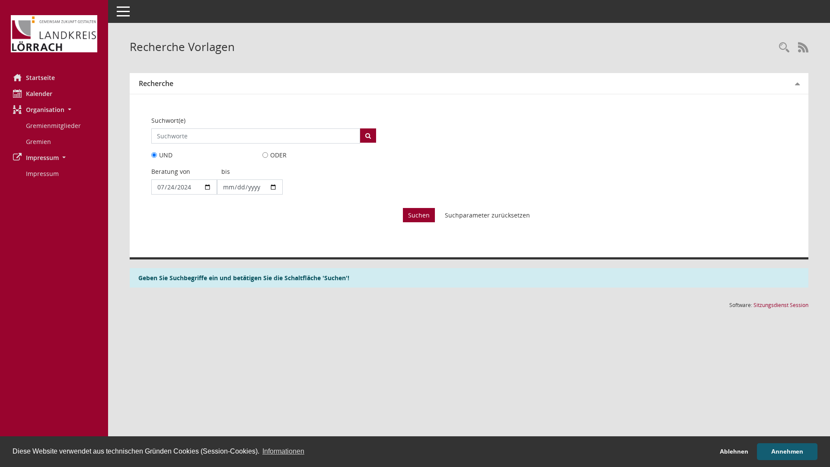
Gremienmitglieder (53, 126)
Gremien (38, 142)
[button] (54, 110)
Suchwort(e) (168, 120)
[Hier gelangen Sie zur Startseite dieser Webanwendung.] (54, 33)
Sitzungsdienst (780, 305)
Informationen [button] (283, 451)
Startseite (40, 78)
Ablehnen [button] (734, 451)
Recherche (156, 83)
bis (225, 171)
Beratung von (170, 171)
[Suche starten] (368, 135)
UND (165, 155)
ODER (278, 155)
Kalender (39, 94)
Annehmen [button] (787, 451)
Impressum (42, 174)
